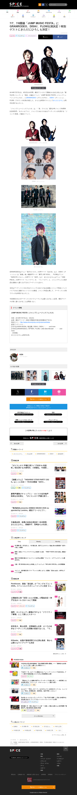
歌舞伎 (15, 726)
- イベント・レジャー (45, 758)
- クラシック (43, 761)
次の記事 (60, 443)
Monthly (57, 541)
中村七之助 (58, 726)
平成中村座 (38, 730)
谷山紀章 (29, 454)
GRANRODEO (31, 98)
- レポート (59, 761)
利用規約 (50, 774)
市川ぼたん (47, 726)
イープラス (13, 739)
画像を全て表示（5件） (39, 88)
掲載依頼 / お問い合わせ (33, 774)
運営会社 (13, 774)
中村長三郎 (49, 730)
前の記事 (16, 443)
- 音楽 (41, 754)
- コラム (58, 763)
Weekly (38, 541)
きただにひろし (58, 100)
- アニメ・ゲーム (44, 763)
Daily (19, 541)
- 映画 (41, 770)
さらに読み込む (38, 716)
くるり (59, 730)
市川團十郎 (25, 726)
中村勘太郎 (28, 730)
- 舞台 (41, 756)
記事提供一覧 (21, 774)
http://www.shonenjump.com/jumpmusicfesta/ (35, 322)
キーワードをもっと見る (58, 735)
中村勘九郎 (17, 730)
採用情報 (43, 774)
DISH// (52, 98)
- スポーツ (42, 768)
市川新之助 (36, 726)
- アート (42, 765)
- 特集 (57, 765)
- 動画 (57, 754)
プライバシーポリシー (60, 774)
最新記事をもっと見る (58, 653)
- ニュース (59, 756)
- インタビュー (60, 758)
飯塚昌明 (60, 454)
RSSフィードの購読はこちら (39, 399)
